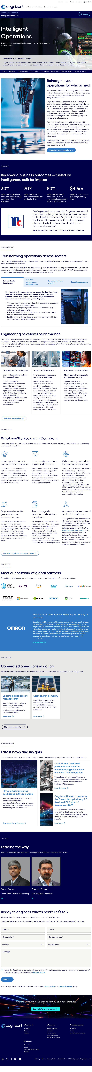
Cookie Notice (62, 1059)
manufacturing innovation (73, 530)
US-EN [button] (87, 2)
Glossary (26, 1051)
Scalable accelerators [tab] (79, 282)
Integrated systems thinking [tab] (55, 282)
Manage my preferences (40, 1068)
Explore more (38, 642)
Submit (6, 979)
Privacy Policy (49, 986)
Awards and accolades (53, 1037)
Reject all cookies (41, 1063)
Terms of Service (65, 986)
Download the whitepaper (13, 823)
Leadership (77, 71)
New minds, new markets (77, 1033)
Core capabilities (23, 71)
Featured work (55, 71)
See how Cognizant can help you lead (18, 553)
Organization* (8, 937)
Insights (47, 7)
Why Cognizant (34, 71)
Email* (51, 930)
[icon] (2, 898)
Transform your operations (60, 150)
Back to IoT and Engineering (44, 1009)
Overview (5, 71)
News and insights (66, 71)
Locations (50, 1031)
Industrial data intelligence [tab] (9, 282)
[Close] (51, 1054)
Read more (7, 716)
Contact (85, 14)
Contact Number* (56, 937)
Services (39, 7)
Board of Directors (52, 1035)
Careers (61, 2)
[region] (27, 1062)
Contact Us (27, 1045)
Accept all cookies (40, 1058)
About (54, 7)
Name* (5, 930)
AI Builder (73, 1028)
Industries (30, 7)
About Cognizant (52, 1028)
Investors (78, 2)
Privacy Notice (39, 972)
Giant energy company (45, 695)
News (66, 2)
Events (72, 2)
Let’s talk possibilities (12, 419)
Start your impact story (13, 727)
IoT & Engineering (12, 12)
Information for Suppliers (31, 1049)
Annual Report (51, 1033)
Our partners (45, 71)
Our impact (12, 71)
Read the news (60, 788)
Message (6, 952)
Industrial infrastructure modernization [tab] (32, 282)
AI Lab (72, 1031)
